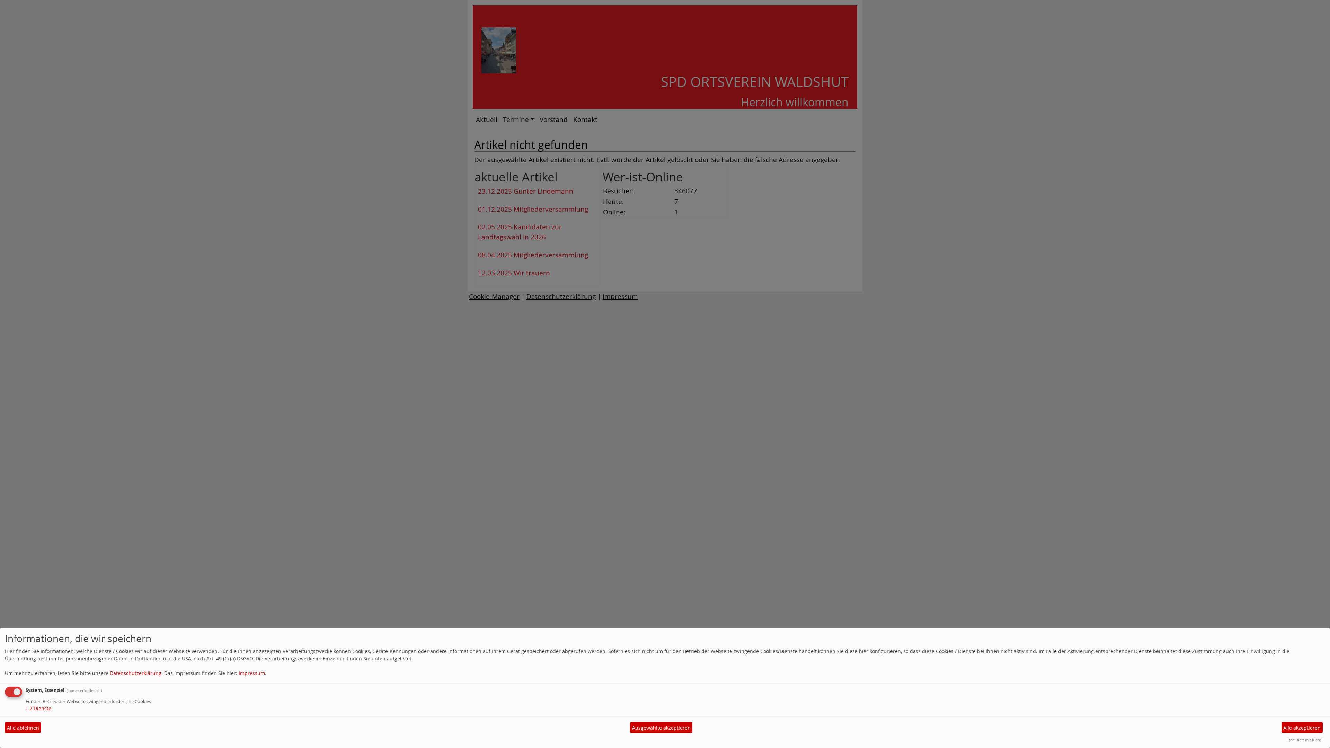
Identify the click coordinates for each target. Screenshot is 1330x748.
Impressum (252, 673)
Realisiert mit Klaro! (1305, 739)
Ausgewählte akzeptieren (661, 727)
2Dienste (38, 708)
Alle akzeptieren (1302, 727)
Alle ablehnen (23, 727)
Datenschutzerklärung (135, 673)
